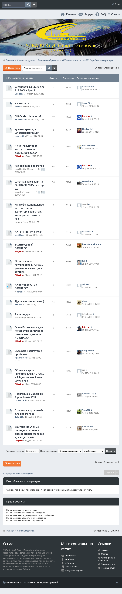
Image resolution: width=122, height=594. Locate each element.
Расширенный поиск (34, 5)
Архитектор (21, 358)
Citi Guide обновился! (28, 116)
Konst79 (86, 103)
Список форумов (26, 530)
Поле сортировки (49, 451)
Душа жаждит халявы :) (29, 301)
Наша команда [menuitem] (14, 582)
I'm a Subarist (71, 566)
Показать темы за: (15, 451)
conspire (86, 181)
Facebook (69, 559)
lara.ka (20, 292)
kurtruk (86, 116)
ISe (83, 261)
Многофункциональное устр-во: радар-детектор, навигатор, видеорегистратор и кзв (29, 211)
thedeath (19, 136)
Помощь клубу (108, 568)
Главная (71, 14)
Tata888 (19, 417)
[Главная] (61, 39)
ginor (85, 301)
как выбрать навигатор (29, 165)
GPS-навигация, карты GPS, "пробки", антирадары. (36, 78)
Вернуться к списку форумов (19, 474)
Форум (104, 554)
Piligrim (19, 156)
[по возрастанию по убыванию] (93, 451)
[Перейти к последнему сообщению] (93, 86)
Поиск (28, 5)
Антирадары (22, 314)
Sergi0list (87, 350)
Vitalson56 (20, 94)
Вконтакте (70, 556)
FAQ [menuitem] (103, 14)
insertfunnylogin (90, 244)
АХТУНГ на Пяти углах (28, 231)
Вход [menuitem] (117, 4)
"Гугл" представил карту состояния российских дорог (26, 149)
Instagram (69, 563)
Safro (18, 106)
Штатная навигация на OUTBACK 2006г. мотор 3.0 (29, 185)
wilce (84, 284)
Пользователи (108, 564)
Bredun (18, 304)
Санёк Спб (20, 400)
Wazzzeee (87, 145)
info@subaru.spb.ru (74, 570)
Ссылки (115, 14)
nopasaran (20, 119)
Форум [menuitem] (89, 14)
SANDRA (86, 426)
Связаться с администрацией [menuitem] (42, 582)
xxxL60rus (19, 235)
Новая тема (14, 68)
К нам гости (22, 103)
